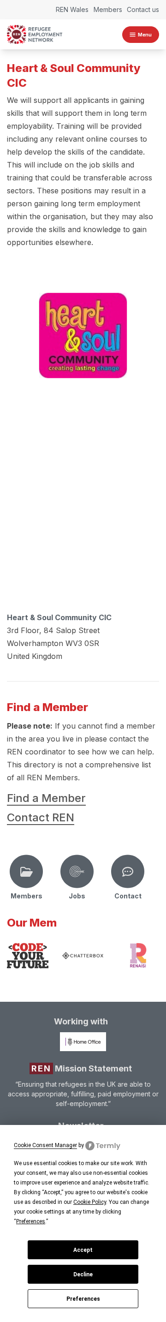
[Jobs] (77, 871)
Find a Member (46, 798)
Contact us (143, 9)
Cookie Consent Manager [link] (45, 1145)
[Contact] (127, 871)
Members (108, 9)
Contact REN (40, 817)
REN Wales (72, 9)
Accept (83, 1250)
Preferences (83, 1299)
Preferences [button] (30, 1221)
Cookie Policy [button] (89, 1202)
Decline (83, 1274)
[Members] (26, 871)
